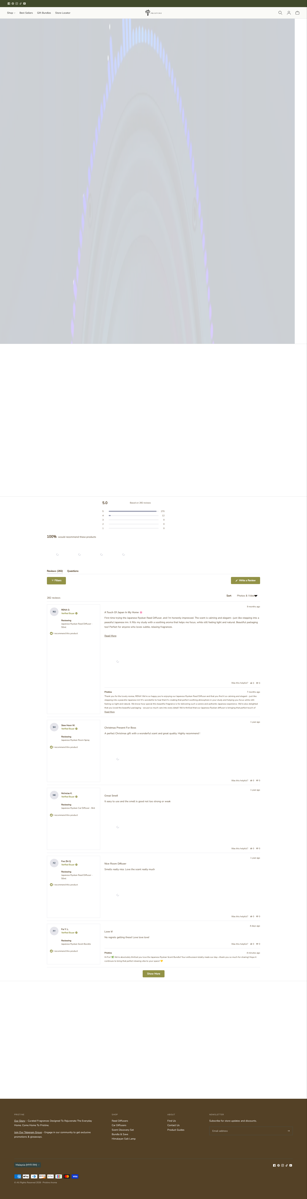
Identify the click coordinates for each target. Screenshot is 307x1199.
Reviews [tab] (55, 571)
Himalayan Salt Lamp (124, 1138)
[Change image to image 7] (178, 192)
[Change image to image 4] (113, 192)
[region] (91, 554)
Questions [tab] (73, 571)
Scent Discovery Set (123, 1130)
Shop (10, 13)
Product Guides (175, 1130)
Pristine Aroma (50, 1182)
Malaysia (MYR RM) (26, 1165)
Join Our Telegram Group (28, 1132)
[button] (231, 185)
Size (197, 136)
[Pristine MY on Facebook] (9, 3)
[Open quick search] (280, 13)
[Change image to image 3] (92, 192)
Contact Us (173, 1125)
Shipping (220, 200)
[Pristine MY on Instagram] (16, 3)
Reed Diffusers (120, 1121)
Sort (229, 595)
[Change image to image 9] (71, 214)
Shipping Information (208, 130)
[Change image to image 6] (156, 192)
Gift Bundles (44, 13)
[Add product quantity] (198, 162)
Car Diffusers (119, 1125)
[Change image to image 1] (49, 192)
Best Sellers (26, 13)
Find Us (171, 1121)
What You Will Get (207, 106)
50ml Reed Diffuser (208, 144)
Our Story (19, 1121)
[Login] (288, 13)
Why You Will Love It (209, 114)
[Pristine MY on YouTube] (24, 3)
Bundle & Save (120, 1134)
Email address (219, 1126)
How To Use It (204, 122)
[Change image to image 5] (135, 192)
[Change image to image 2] (71, 192)
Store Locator (62, 13)
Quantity (200, 154)
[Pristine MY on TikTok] (20, 3)
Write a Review (249, 581)
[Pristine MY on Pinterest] (13, 3)
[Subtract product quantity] (211, 162)
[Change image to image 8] (49, 214)
